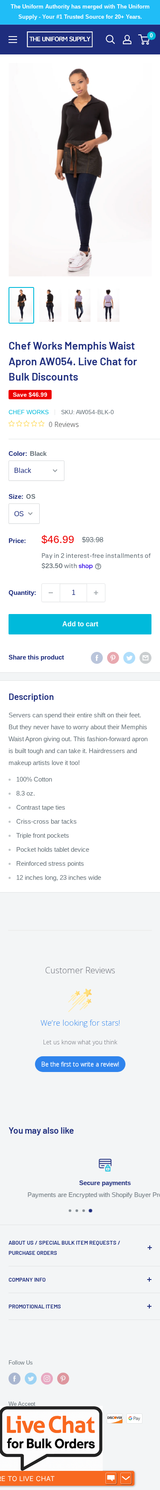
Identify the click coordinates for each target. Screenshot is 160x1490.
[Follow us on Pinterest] (63, 1379)
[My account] (127, 39)
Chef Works (29, 412)
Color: (28, 453)
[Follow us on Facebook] (14, 1379)
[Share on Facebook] (97, 657)
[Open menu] (13, 39)
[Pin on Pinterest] (113, 657)
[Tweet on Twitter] (129, 657)
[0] (144, 39)
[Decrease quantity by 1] (51, 593)
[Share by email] (145, 657)
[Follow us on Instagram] (47, 1379)
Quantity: (22, 592)
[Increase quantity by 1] (96, 593)
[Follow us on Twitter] (31, 1379)
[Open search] (110, 39)
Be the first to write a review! (80, 1064)
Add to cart (80, 624)
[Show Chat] (110, 1478)
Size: (22, 496)
